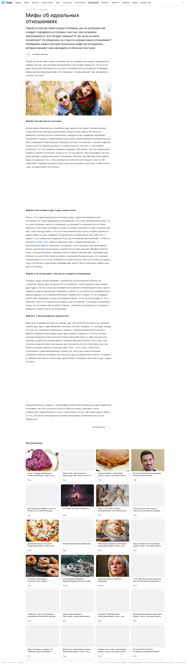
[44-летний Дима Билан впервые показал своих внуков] (147, 465)
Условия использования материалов (162, 662)
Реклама (21, 662)
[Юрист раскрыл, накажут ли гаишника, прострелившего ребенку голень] (42, 641)
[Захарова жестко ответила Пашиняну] (112, 571)
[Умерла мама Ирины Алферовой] (77, 536)
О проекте (102, 662)
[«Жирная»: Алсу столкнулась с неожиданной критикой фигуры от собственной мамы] (42, 606)
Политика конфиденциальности (139, 662)
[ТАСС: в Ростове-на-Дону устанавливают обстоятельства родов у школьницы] (112, 500)
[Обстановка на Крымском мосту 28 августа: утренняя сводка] (42, 500)
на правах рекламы (40, 54)
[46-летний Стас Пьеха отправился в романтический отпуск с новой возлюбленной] (147, 641)
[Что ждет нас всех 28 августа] (77, 500)
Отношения (44, 9)
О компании (12, 662)
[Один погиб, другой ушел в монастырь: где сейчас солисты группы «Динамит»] (77, 465)
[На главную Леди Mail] (8, 2)
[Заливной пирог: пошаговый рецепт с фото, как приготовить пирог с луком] (112, 465)
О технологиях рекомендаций (117, 662)
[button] (68, 98)
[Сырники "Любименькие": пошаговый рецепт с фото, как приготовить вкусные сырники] (112, 606)
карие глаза (42, 242)
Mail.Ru (4, 662)
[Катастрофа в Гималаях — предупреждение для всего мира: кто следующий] (77, 571)
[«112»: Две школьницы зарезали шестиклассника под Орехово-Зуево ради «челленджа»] (147, 571)
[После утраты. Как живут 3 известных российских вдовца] (147, 500)
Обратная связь (181, 662)
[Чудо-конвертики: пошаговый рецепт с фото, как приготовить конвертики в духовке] (147, 536)
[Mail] (3, 2)
